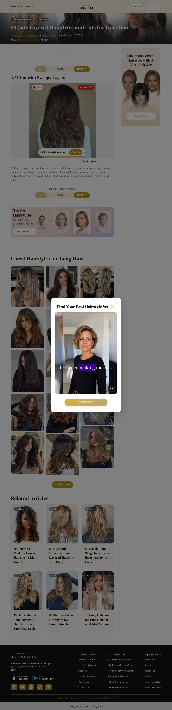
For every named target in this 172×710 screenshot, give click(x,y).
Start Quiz (86, 402)
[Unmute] (111, 389)
